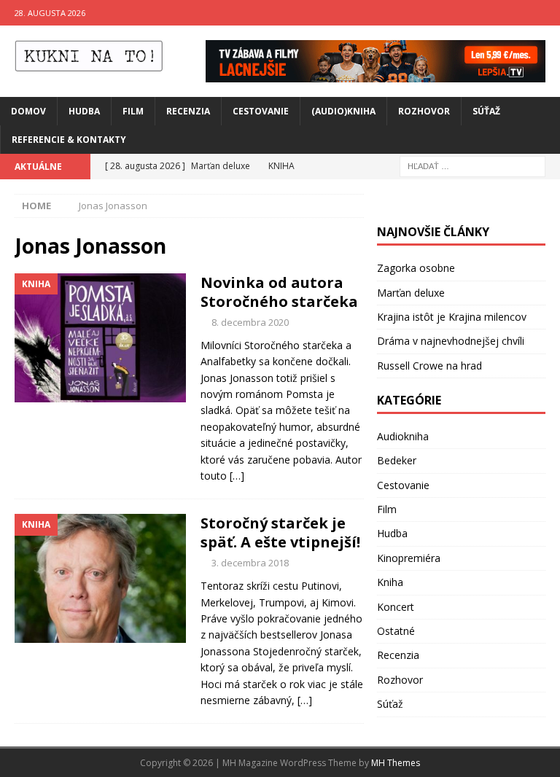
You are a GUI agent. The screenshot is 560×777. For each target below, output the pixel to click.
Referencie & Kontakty (69, 139)
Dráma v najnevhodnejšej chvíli (450, 341)
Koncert (395, 607)
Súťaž (486, 111)
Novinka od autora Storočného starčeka (279, 292)
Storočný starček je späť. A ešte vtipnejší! (280, 532)
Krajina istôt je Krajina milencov (451, 317)
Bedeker (396, 460)
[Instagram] (547, 13)
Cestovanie (261, 111)
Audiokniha (403, 436)
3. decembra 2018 (250, 562)
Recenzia (188, 111)
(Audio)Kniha (343, 111)
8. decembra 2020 (250, 322)
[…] (237, 476)
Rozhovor (424, 111)
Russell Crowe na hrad (429, 365)
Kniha (390, 582)
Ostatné (396, 631)
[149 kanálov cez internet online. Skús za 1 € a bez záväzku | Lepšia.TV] (375, 73)
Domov (28, 111)
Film (133, 111)
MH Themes (395, 763)
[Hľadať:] (472, 165)
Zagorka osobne (416, 268)
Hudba (84, 111)
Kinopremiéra (408, 558)
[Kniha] (100, 337)
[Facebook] (519, 13)
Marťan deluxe (411, 293)
